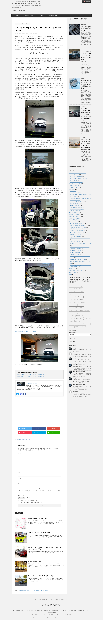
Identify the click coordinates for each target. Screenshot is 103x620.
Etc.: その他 (71, 189)
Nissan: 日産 (72, 220)
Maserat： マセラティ (74, 212)
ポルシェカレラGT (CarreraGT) (76, 307)
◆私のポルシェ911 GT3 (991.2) (77, 230)
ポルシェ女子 (87, 318)
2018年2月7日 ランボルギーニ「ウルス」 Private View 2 (31, 376)
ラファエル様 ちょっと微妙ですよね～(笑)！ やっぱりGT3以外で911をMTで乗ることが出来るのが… (82, 381)
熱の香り (71, 326)
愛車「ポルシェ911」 (29, 15)
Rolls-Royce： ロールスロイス (76, 270)
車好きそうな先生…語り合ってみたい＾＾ (39, 518)
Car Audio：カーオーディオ (75, 183)
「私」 (41, 15)
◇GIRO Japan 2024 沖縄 (76, 207)
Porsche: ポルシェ (73, 221)
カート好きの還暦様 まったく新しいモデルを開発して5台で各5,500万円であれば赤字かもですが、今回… (82, 368)
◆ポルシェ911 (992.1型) (75, 234)
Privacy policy (73, 341)
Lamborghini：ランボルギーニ (23, 439)
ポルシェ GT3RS (73, 304)
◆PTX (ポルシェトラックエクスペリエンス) (80, 243)
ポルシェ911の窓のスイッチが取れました (86, 28)
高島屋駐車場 (83, 326)
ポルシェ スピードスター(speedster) (78, 302)
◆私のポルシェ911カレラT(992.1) (78, 227)
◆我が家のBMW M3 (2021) (76, 182)
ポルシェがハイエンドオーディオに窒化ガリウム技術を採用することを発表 (86, 84)
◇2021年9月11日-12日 (75, 250)
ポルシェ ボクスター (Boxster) (76, 291)
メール (19, 478)
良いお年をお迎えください (35, 561)
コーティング (82, 321)
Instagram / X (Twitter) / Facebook (54, 16)
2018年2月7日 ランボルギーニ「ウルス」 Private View (30, 374)
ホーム (17, 15)
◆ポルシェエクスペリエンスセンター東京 (80, 238)
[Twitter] (17, 394)
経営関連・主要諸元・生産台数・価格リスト (79, 310)
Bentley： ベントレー (74, 174)
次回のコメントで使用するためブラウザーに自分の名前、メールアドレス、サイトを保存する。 (39, 491)
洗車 (76, 321)
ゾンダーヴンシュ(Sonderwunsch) (77, 313)
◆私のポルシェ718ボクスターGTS (78, 229)
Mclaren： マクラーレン (74, 214)
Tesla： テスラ (72, 272)
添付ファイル (21, 495)
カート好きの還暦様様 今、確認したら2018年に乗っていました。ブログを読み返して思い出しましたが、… (82, 374)
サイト (19, 483)
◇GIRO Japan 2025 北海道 (77, 209)
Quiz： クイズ (72, 268)
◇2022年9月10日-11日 (75, 248)
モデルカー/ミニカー (80, 315)
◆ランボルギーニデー (75, 203)
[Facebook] (24, 394)
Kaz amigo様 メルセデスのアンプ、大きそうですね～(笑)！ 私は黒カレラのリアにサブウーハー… (82, 361)
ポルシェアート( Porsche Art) (76, 318)
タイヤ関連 (72, 315)
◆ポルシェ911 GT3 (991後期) (77, 232)
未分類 (70, 274)
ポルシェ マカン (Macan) (75, 294)
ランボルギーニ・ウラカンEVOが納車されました (41, 576)
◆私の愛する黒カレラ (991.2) (77, 223)
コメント (20, 453)
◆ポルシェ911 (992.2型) (75, 236)
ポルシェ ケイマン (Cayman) (76, 288)
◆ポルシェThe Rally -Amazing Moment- (79, 247)
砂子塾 (76, 326)
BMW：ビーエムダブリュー (75, 176)
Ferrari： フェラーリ (74, 192)
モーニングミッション (75, 241)
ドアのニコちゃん (73, 323)
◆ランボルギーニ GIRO (75, 205)
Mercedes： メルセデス (74, 218)
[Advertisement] (39, 412)
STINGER (69, 614)
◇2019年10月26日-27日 (76, 252)
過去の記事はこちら (74, 332)
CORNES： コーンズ (74, 185)
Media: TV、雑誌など (74, 216)
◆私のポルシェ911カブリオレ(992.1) (78, 225)
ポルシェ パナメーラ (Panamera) (77, 299)
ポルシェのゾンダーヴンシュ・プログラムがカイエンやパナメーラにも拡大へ (86, 55)
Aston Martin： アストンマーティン (77, 173)
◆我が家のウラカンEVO (75, 210)
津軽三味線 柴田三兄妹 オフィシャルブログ (26, 331)
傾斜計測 (71, 321)
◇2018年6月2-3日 (74, 254)
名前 (19, 472)
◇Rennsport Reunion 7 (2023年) (78, 259)
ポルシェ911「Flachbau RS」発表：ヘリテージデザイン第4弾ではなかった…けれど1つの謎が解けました (86, 114)
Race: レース (73, 191)
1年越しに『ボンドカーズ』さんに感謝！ (39, 532)
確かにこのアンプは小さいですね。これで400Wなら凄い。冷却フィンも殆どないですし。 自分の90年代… (82, 394)
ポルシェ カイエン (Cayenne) (76, 296)
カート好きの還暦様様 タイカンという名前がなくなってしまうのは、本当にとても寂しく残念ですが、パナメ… (82, 388)
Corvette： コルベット (74, 187)
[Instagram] (21, 394)
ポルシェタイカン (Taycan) (76, 286)
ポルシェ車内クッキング (84, 323)
